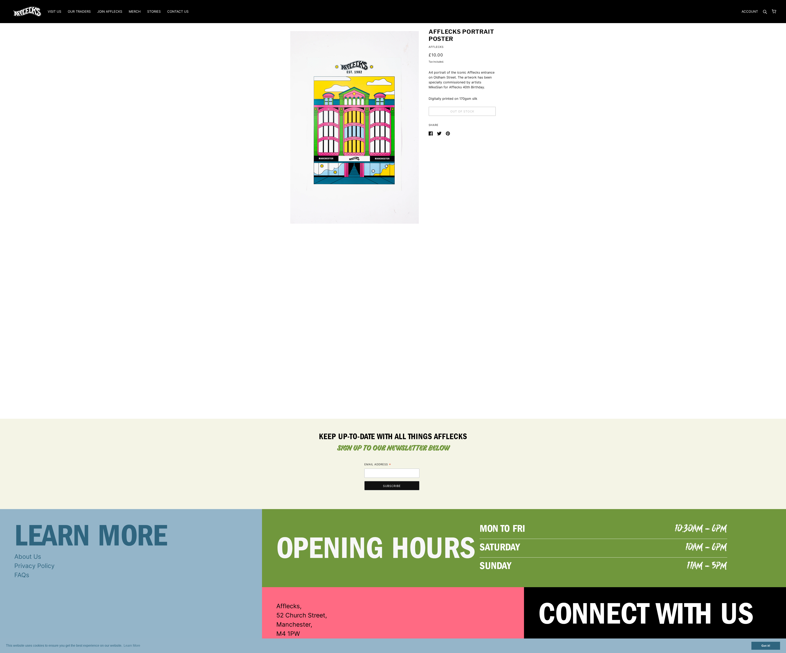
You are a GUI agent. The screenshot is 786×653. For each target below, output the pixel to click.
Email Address (377, 464)
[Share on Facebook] (431, 133)
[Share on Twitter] (439, 133)
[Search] (765, 11)
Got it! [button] (765, 645)
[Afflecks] (27, 11)
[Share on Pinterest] (448, 133)
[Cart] (774, 11)
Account (750, 11)
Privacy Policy (34, 565)
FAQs (21, 575)
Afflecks (436, 46)
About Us (27, 556)
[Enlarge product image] (354, 127)
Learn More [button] (132, 645)
